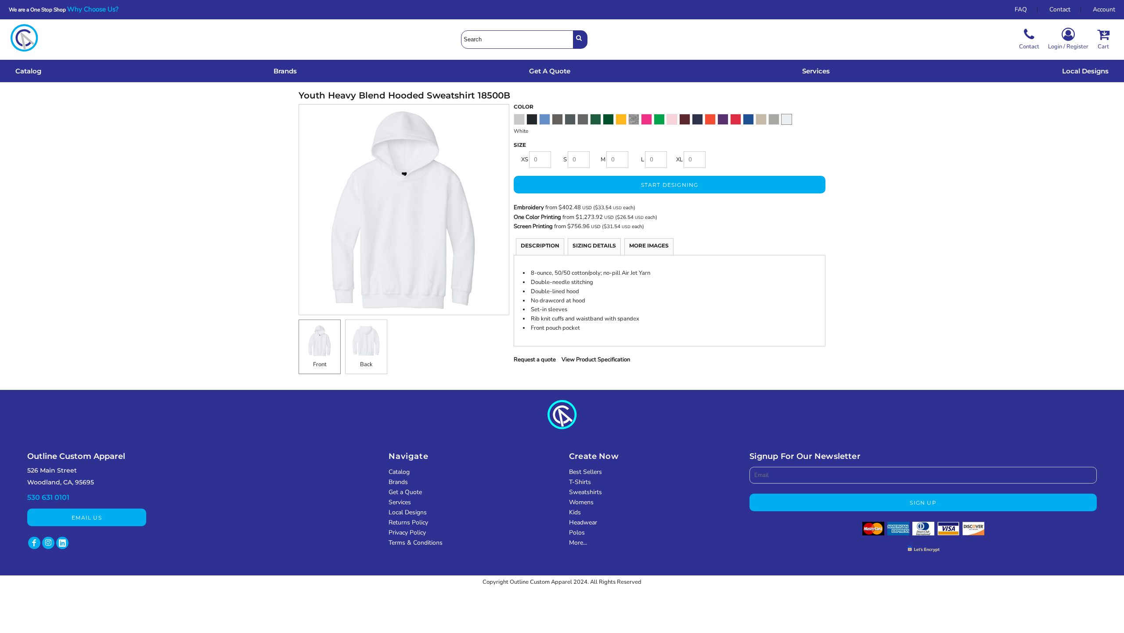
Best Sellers (585, 472)
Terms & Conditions (416, 542)
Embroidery (529, 207)
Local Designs (408, 512)
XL (679, 160)
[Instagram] (48, 543)
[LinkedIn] (62, 543)
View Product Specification (596, 360)
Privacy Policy (407, 532)
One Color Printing (537, 217)
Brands (398, 482)
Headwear (583, 522)
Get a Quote (405, 492)
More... (578, 542)
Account (1104, 9)
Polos (577, 532)
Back (366, 364)
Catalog (399, 472)
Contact (1059, 9)
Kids (575, 512)
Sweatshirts (585, 492)
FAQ (1021, 9)
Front (320, 364)
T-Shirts (580, 482)
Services (400, 502)
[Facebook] (34, 543)
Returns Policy (408, 522)
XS (524, 160)
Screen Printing (534, 226)
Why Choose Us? (95, 9)
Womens (581, 502)
